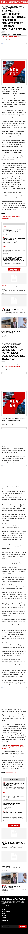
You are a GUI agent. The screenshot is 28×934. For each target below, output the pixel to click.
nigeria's (22, 214)
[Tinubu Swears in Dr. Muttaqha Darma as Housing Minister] (14, 300)
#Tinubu (7, 213)
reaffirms (4, 218)
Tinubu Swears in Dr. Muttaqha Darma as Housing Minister (14, 239)
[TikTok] (6, 906)
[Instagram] (4, 906)
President (19, 216)
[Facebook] (2, 39)
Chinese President (20, 213)
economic (11, 214)
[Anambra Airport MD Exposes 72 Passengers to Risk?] (14, 322)
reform (9, 218)
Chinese (12, 213)
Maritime (5, 226)
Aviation (5, 246)
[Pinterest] (9, 39)
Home (2, 6)
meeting (17, 214)
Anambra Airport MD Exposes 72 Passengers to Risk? (12, 248)
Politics (5, 256)
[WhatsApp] (13, 39)
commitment (4, 214)
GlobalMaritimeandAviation (11, 36)
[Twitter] (6, 39)
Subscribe (22, 926)
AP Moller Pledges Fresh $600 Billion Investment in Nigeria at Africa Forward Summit (13, 229)
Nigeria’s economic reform (8, 216)
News (6, 6)
